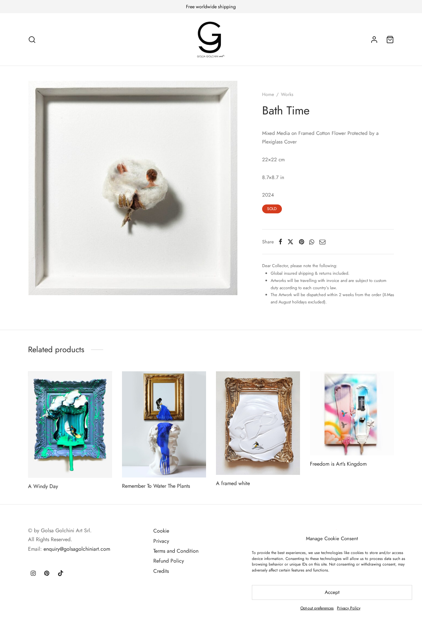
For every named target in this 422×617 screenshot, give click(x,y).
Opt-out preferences (317, 608)
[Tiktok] (60, 574)
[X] (290, 241)
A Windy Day (43, 486)
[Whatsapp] (312, 241)
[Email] (322, 241)
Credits (161, 571)
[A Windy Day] (70, 424)
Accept (332, 592)
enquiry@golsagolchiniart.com (77, 549)
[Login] (374, 40)
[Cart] (390, 40)
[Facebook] (280, 241)
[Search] (32, 40)
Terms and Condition (175, 551)
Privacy (161, 541)
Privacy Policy (348, 608)
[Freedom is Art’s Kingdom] (352, 413)
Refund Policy (168, 561)
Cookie (161, 531)
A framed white (233, 483)
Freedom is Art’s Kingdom (338, 464)
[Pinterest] (301, 241)
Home (268, 94)
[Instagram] (33, 574)
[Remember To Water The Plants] (164, 424)
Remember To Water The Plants (156, 485)
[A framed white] (258, 423)
